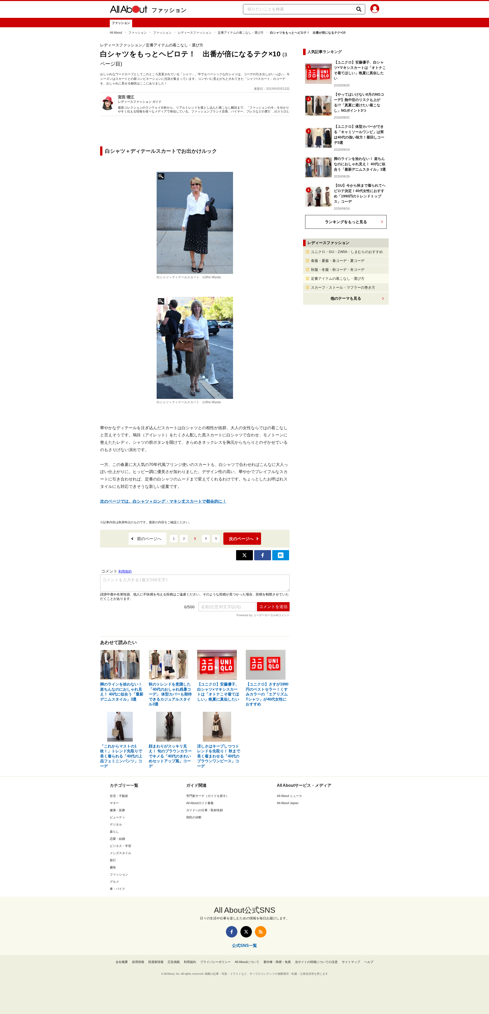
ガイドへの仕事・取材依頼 (204, 810)
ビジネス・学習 (120, 846)
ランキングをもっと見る (346, 222)
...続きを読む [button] (281, 111)
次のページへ (241, 539)
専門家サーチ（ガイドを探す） (207, 796)
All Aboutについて (247, 962)
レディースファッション (194, 32)
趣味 (113, 867)
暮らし (114, 831)
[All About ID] (374, 9)
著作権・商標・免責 (277, 962)
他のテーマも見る (346, 298)
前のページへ (149, 539)
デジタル (116, 824)
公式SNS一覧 (244, 945)
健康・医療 (117, 810)
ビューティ (117, 817)
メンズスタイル (120, 853)
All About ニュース (289, 796)
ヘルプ (368, 962)
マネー (114, 803)
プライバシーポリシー (215, 962)
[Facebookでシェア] (262, 555)
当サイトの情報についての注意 (316, 962)
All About (116, 32)
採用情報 (138, 962)
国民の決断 (193, 817)
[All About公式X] (246, 931)
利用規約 (190, 962)
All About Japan (287, 803)
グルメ (114, 881)
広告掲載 (174, 962)
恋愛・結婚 (117, 839)
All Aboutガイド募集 (200, 803)
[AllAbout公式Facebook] (231, 931)
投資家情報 (156, 962)
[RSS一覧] (260, 931)
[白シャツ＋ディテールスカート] (195, 223)
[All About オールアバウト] (128, 10)
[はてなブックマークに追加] (280, 555)
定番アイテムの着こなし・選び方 (241, 32)
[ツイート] (244, 555)
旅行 (113, 860)
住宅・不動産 (119, 796)
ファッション (169, 10)
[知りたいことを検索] (358, 9)
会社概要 (122, 962)
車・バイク (117, 889)
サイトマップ (351, 962)
